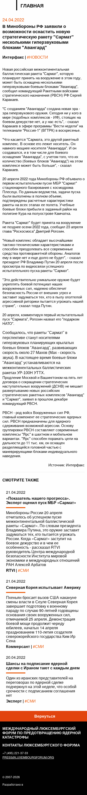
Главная (32, 5)
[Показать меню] (82, 6)
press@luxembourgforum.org (28, 757)
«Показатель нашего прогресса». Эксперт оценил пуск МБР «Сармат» (41, 500)
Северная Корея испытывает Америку (43, 587)
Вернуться (44, 716)
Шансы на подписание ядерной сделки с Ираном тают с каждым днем (43, 666)
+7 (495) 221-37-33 (15, 753)
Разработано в (12, 784)
